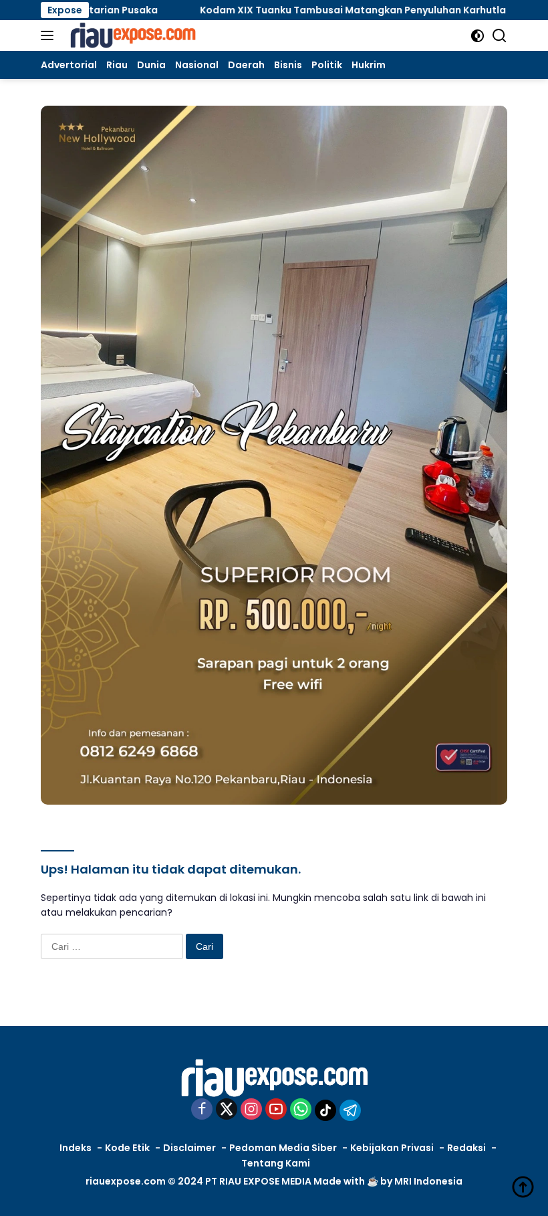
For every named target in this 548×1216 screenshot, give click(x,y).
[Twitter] (226, 1110)
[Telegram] (350, 1110)
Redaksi (466, 1147)
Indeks (75, 1147)
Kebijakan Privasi (392, 1147)
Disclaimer (189, 1147)
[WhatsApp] (300, 1110)
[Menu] (50, 35)
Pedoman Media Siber (283, 1147)
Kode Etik (127, 1147)
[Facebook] (202, 1110)
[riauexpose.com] (131, 35)
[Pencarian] (499, 36)
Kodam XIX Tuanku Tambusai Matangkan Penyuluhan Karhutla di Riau (323, 10)
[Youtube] (276, 1110)
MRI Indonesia (428, 1181)
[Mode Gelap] (477, 36)
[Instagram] (251, 1110)
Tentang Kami (275, 1163)
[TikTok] (325, 1110)
